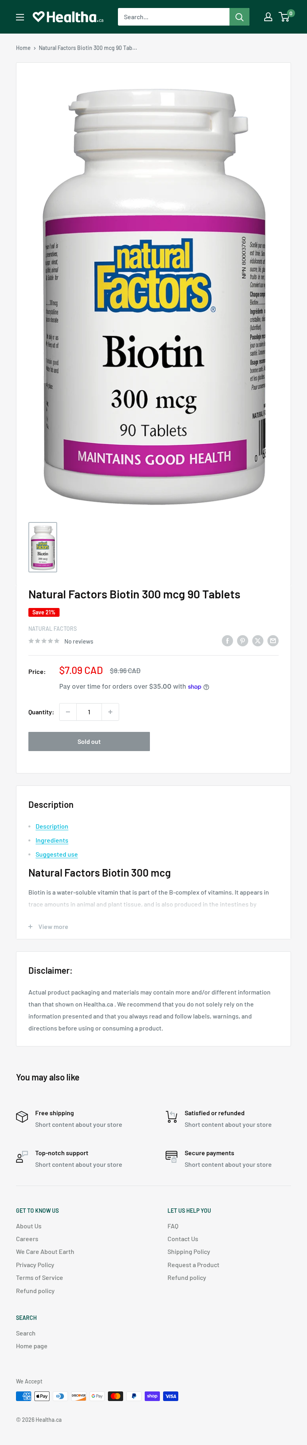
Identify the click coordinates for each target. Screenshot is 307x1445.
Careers (27, 1238)
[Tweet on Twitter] (257, 640)
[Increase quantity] (110, 712)
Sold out (89, 741)
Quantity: (41, 712)
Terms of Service (39, 1277)
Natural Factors (52, 628)
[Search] (239, 17)
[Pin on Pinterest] (242, 640)
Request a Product (193, 1264)
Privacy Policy (35, 1264)
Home (23, 47)
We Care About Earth (45, 1251)
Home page (32, 1345)
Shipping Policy (188, 1251)
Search (26, 1333)
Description (52, 826)
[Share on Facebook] (227, 640)
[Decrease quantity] (68, 712)
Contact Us (182, 1238)
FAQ (172, 1226)
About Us (29, 1226)
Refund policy (35, 1290)
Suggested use (57, 854)
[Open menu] (20, 17)
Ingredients (52, 840)
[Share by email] (273, 640)
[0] (284, 17)
